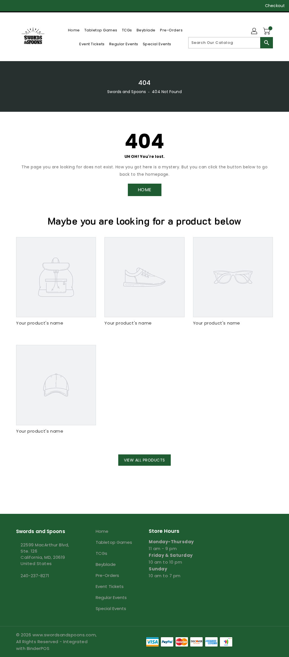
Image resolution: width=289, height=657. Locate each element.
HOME (145, 189)
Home (102, 531)
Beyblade (106, 564)
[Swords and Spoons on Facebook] (9, 5)
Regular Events (111, 597)
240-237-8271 (35, 576)
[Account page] (254, 31)
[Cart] (267, 31)
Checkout (275, 5)
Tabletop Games (114, 542)
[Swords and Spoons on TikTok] (60, 5)
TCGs (101, 553)
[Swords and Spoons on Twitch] (49, 5)
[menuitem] (74, 30)
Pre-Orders (107, 575)
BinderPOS (38, 648)
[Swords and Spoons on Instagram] (29, 5)
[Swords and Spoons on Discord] (39, 5)
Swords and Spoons (126, 92)
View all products (144, 460)
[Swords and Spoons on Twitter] (19, 5)
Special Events (111, 608)
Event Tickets (110, 586)
